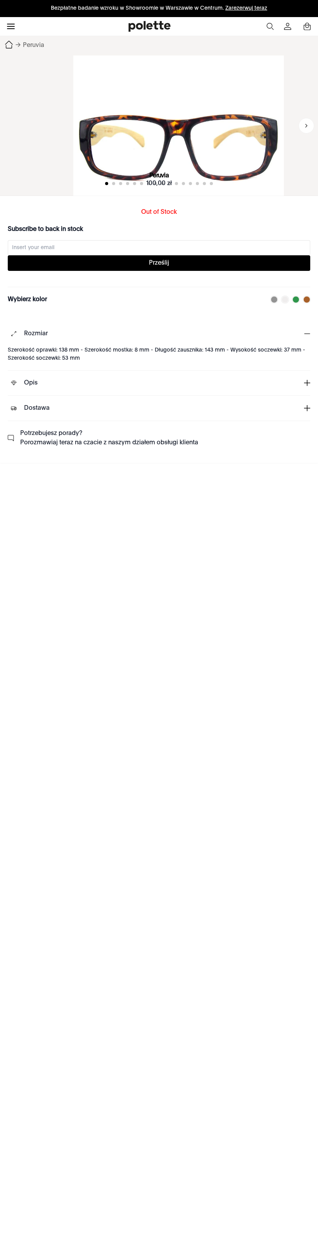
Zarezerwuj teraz (246, 8)
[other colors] (272, 299)
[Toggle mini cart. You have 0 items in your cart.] (307, 26)
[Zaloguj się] (288, 26)
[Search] (270, 26)
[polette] (149, 26)
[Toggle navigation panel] (11, 26)
